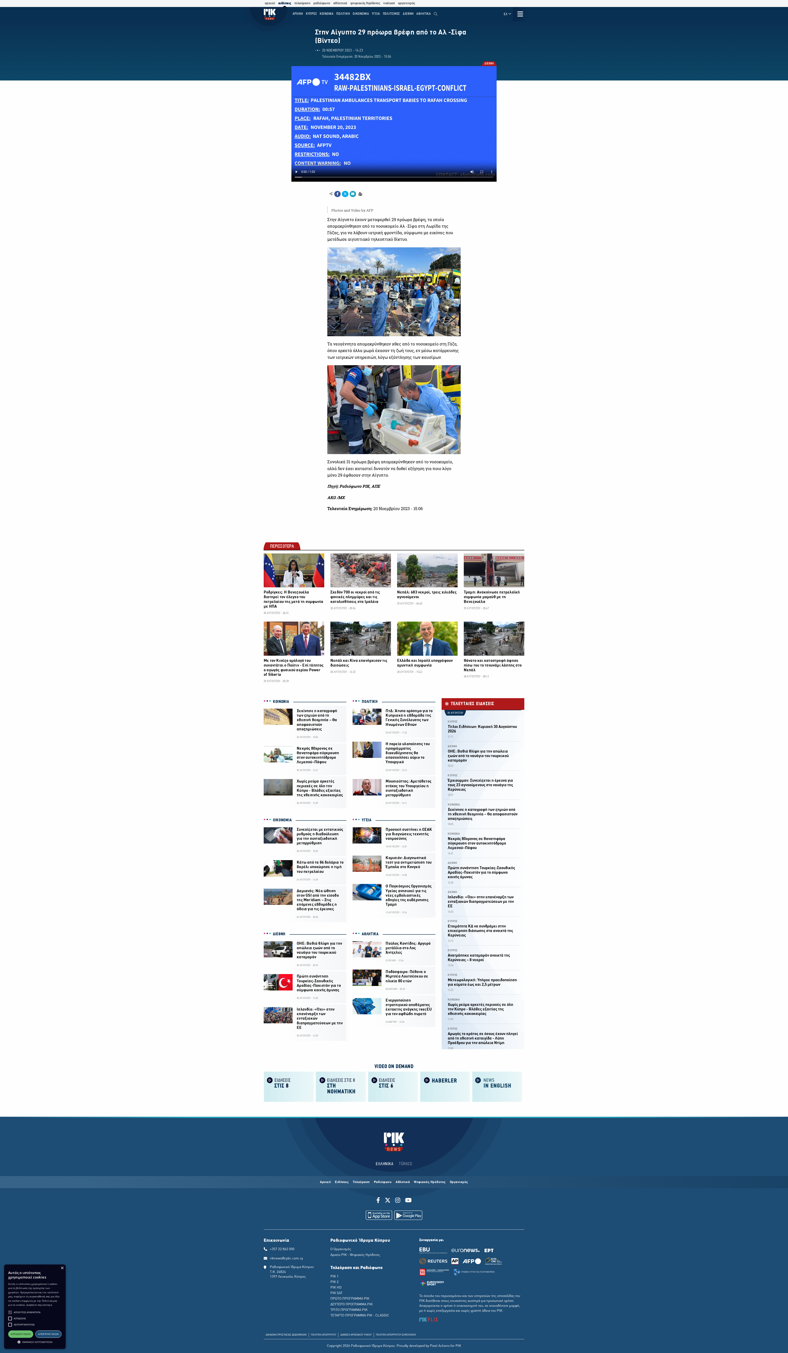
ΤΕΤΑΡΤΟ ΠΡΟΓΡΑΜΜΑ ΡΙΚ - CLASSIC (359, 1315)
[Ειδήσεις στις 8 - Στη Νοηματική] (341, 1086)
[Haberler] (445, 1086)
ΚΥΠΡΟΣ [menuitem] (311, 14)
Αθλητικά (403, 1182)
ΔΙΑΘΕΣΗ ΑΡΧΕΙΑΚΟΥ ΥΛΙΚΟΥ (356, 1335)
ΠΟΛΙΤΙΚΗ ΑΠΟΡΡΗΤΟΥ (323, 1335)
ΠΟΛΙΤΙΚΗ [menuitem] (343, 14)
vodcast (389, 3)
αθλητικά (340, 3)
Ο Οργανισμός (340, 1249)
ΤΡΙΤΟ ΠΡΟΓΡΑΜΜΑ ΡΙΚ (349, 1310)
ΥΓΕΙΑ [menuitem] (376, 14)
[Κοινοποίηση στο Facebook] (337, 194)
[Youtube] (408, 1201)
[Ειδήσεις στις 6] (393, 1086)
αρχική (270, 3)
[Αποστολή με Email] (353, 194)
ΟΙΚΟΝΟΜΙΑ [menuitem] (361, 14)
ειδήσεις (284, 3)
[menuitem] (435, 14)
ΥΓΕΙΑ (366, 820)
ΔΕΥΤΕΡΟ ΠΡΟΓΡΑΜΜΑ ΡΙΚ (351, 1304)
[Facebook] (379, 1201)
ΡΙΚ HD (335, 1287)
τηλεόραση (302, 3)
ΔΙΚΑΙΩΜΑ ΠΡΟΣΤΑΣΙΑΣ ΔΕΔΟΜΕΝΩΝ (286, 1335)
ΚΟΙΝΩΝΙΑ (281, 702)
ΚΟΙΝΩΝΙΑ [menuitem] (327, 14)
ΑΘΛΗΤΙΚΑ (370, 934)
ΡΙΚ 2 (334, 1282)
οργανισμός (406, 3)
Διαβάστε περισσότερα (39, 1304)
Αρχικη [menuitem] (298, 14)
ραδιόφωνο (321, 3)
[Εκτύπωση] (359, 193)
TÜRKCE (405, 1164)
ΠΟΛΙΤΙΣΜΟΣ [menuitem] (391, 14)
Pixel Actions (440, 1346)
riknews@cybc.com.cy (286, 1258)
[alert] (35, 1307)
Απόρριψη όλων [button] (48, 1334)
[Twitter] (387, 1201)
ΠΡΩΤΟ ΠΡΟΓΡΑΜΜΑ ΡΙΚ (349, 1298)
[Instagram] (398, 1201)
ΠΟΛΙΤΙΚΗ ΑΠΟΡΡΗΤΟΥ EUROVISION (396, 1335)
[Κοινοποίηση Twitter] (345, 194)
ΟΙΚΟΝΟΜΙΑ (282, 820)
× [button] (62, 1268)
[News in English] (497, 1086)
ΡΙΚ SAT (336, 1293)
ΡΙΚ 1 (334, 1276)
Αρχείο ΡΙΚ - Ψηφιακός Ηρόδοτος (355, 1255)
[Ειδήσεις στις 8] (289, 1086)
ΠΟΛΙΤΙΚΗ (370, 702)
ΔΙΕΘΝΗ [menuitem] (408, 14)
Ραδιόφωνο (383, 1182)
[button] (10, 1312)
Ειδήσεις (342, 1182)
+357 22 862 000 (282, 1249)
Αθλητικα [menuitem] (423, 14)
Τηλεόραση (361, 1182)
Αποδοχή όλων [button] (20, 1334)
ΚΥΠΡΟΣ (453, 721)
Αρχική (325, 1182)
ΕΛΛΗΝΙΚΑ (384, 1164)
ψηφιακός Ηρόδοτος (365, 3)
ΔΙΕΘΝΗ (489, 64)
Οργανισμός (459, 1182)
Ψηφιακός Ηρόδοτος (430, 1182)
